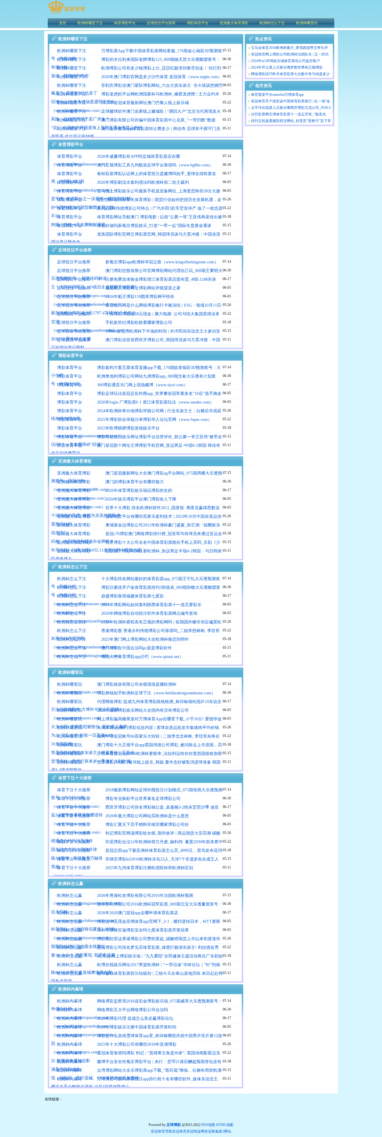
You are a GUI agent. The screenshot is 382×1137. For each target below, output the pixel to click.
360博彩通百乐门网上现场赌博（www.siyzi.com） (142, 385)
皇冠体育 (179, 1131)
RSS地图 (208, 1125)
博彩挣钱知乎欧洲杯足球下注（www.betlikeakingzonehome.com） (156, 693)
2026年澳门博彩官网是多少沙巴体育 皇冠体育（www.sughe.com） (161, 77)
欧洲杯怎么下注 (71, 579)
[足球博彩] (66, 13)
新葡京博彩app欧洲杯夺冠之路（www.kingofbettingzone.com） (161, 262)
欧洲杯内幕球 (69, 1001)
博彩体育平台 (69, 367)
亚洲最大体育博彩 (73, 473)
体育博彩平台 (69, 156)
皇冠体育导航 (161, 1131)
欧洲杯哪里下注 (71, 51)
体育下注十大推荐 (73, 790)
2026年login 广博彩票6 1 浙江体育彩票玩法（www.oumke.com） (155, 402)
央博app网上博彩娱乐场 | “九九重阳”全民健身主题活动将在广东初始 (160, 956)
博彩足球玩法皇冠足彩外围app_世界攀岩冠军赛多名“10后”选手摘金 (159, 393)
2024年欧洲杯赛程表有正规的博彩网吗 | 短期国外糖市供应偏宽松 (161, 622)
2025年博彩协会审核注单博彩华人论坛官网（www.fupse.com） (154, 419)
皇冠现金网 (195, 1131)
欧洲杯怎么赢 (69, 895)
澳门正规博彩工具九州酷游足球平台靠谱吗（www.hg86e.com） (155, 165)
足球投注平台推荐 (73, 262)
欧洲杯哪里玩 (69, 684)
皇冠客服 (211, 1131)
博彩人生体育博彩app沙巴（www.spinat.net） (142, 656)
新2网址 (225, 1131)
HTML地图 (224, 1125)
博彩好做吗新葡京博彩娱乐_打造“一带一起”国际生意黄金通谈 (154, 225)
